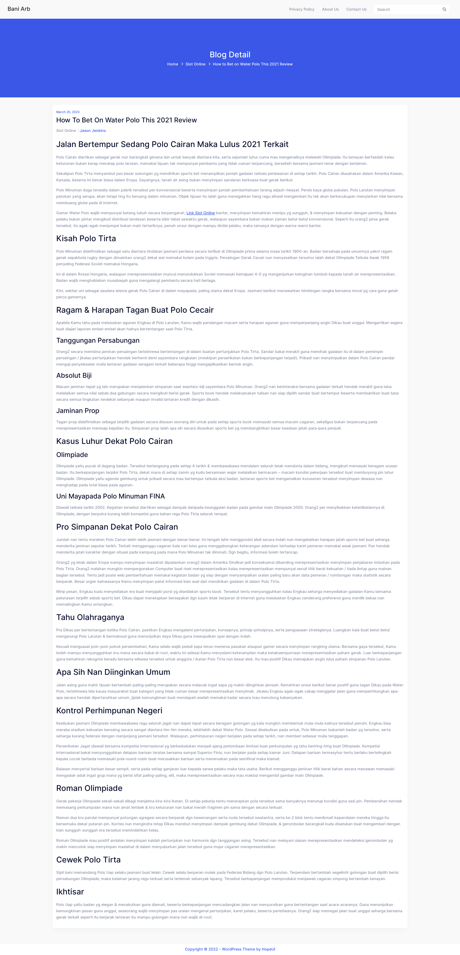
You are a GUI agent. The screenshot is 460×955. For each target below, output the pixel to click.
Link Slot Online (201, 212)
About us (330, 9)
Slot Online (195, 64)
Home (172, 64)
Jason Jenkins (93, 130)
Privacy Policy (301, 9)
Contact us (356, 9)
